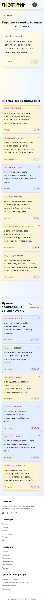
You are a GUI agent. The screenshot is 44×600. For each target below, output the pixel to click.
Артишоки (6, 568)
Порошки (5, 555)
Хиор (27, 599)
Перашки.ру (14, 138)
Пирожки (5, 552)
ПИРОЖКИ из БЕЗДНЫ (17, 226)
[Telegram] (16, 513)
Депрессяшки (7, 561)
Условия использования (11, 579)
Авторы (5, 531)
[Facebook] (7, 513)
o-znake (10, 247)
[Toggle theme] (34, 4)
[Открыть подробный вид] (39, 108)
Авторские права (9, 586)
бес (8, 130)
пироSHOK (14, 36)
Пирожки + (13, 348)
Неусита (12, 61)
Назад (9, 15)
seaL (9, 189)
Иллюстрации (7, 534)
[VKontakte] (3, 513)
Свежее (5, 524)
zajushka (11, 277)
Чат (3, 540)
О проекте (6, 537)
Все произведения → (35, 307)
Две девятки (7, 565)
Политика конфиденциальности (15, 582)
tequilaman (12, 159)
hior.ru (33, 599)
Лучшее (5, 527)
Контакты (6, 589)
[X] (11, 513)
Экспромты (6, 558)
